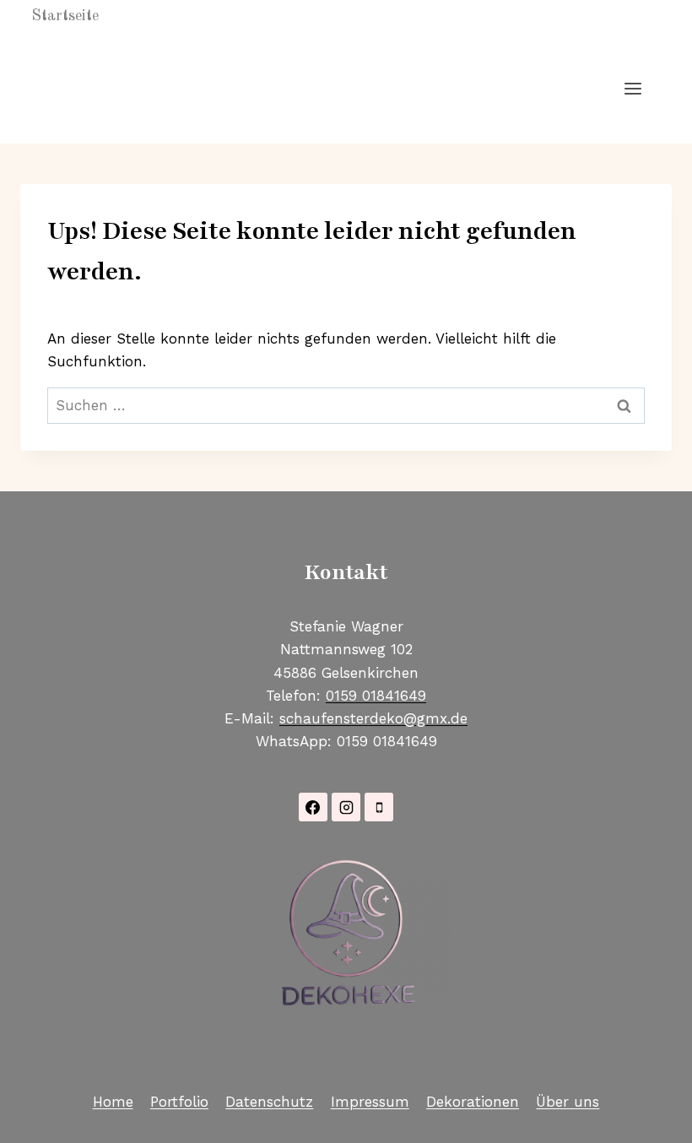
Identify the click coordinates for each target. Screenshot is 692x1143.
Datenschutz (269, 1101)
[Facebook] (313, 807)
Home (113, 1101)
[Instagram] (346, 807)
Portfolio (179, 1101)
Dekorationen (472, 1101)
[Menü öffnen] (632, 88)
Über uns (567, 1101)
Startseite (65, 16)
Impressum (370, 1101)
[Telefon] (379, 807)
